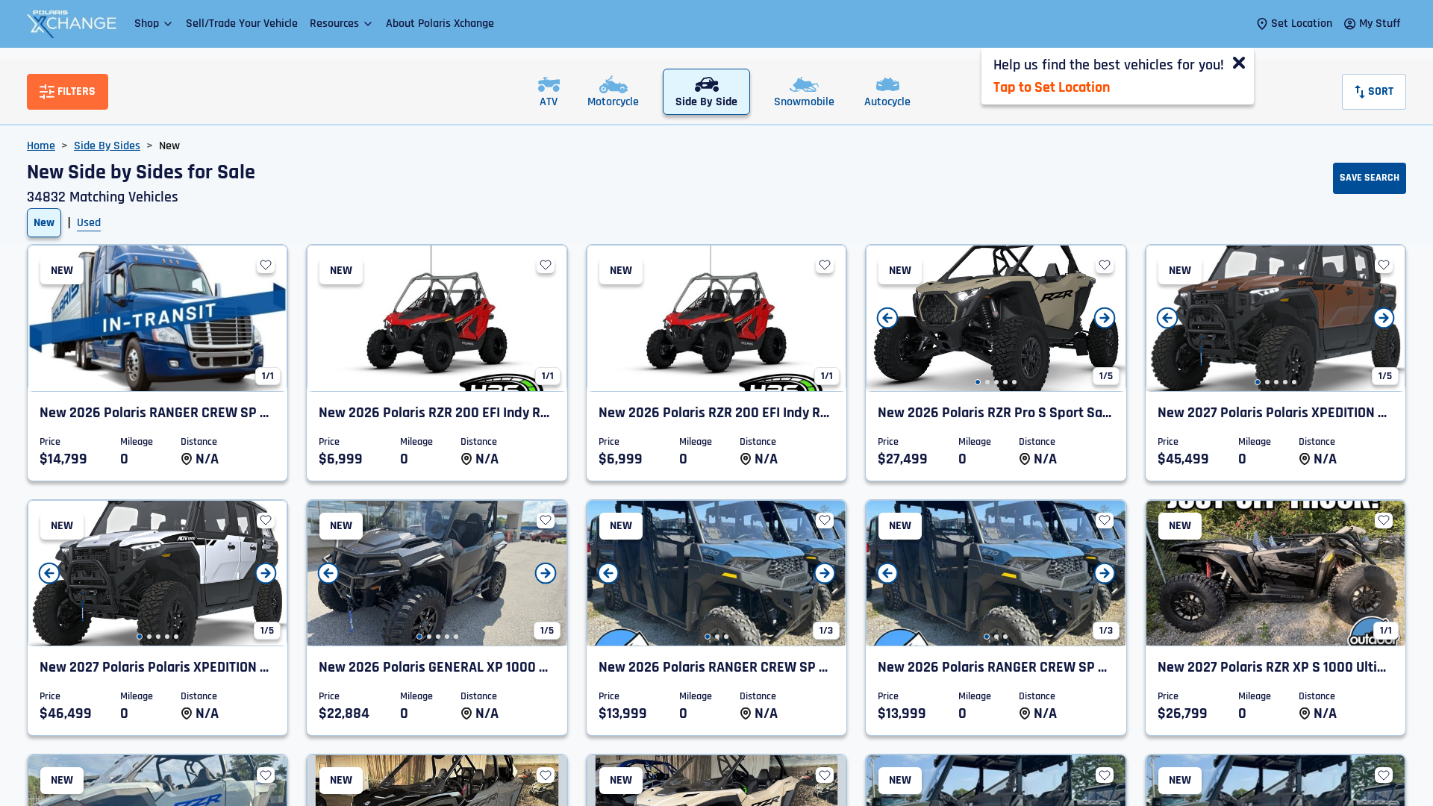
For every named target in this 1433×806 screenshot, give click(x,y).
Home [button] (41, 146)
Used (89, 223)
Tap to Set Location (1051, 87)
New (44, 223)
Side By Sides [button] (107, 146)
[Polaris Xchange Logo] (71, 24)
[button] (154, 23)
